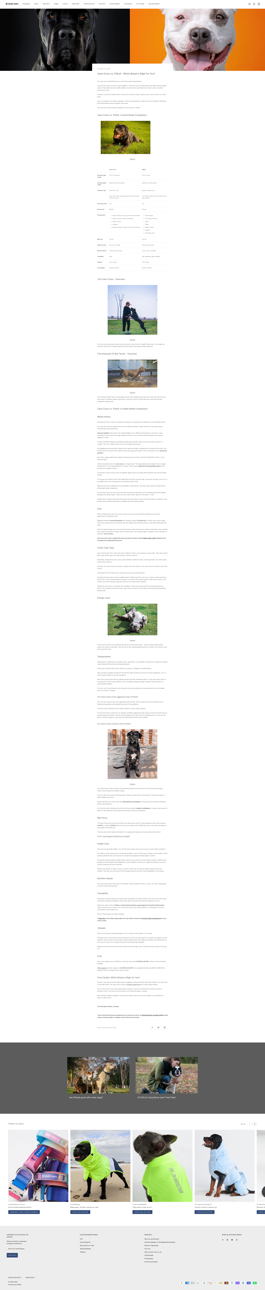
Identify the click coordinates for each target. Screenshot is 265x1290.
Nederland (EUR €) (14, 1277)
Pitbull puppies (102, 968)
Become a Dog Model (151, 1245)
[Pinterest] (232, 1240)
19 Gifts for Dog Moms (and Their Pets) (156, 1097)
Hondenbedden (115, 4)
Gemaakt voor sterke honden (24, 1212)
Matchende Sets (89, 4)
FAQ (81, 1239)
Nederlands (30, 1277)
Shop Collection (80, 1212)
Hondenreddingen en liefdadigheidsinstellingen (160, 1242)
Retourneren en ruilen (87, 1245)
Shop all (243, 1124)
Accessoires (128, 4)
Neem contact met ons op (153, 1252)
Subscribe (12, 1255)
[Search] (254, 4)
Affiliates (83, 1252)
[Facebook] (222, 1240)
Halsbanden (76, 4)
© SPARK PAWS (12, 1282)
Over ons (147, 1249)
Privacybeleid (149, 1258)
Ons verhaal (140, 4)
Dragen (56, 4)
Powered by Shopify (14, 1284)
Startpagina (26, 4)
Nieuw (36, 4)
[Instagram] (227, 1240)
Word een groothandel (152, 1239)
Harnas (65, 4)
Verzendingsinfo (85, 1242)
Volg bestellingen (154, 4)
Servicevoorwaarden (151, 1262)
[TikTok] (236, 1240)
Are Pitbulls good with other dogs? (86, 1097)
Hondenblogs (149, 1255)
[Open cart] (259, 4)
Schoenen (102, 4)
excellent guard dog (133, 984)
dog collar (102, 918)
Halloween (46, 4)
